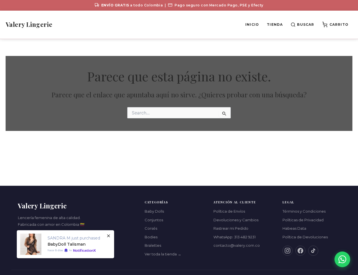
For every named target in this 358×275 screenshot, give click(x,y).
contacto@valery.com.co (236, 245)
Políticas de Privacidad (303, 220)
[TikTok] (313, 251)
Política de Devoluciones (305, 237)
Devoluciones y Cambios (235, 220)
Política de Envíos (229, 211)
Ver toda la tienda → (163, 254)
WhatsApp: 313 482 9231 (234, 237)
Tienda (275, 24)
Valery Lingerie (29, 24)
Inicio (252, 24)
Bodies (151, 237)
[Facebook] (300, 251)
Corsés (151, 228)
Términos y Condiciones (304, 211)
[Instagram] (287, 251)
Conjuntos (154, 220)
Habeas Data (294, 228)
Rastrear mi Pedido (230, 228)
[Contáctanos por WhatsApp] (342, 259)
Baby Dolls (154, 211)
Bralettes (153, 245)
